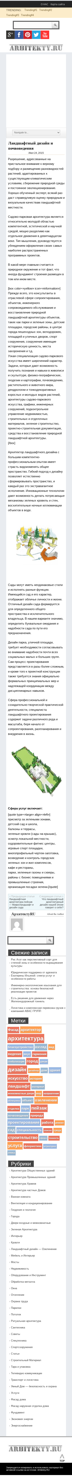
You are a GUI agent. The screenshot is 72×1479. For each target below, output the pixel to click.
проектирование (24, 1122)
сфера (43, 1138)
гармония (40, 1054)
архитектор (31, 1030)
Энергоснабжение (21, 1425)
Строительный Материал (26, 1360)
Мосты (15, 1262)
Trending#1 (30, 10)
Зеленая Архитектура (24, 1229)
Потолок (16, 1314)
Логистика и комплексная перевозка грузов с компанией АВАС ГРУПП (38, 1009)
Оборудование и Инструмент (28, 1275)
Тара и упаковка (20, 1366)
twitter (36, 35)
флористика (33, 1146)
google (10, 35)
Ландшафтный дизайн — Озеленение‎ (34, 1249)
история (36, 1078)
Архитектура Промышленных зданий (33, 1177)
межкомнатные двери (21, 1093)
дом (44, 1070)
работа (47, 1123)
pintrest (27, 35)
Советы (15, 1334)
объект (27, 1100)
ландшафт (19, 1086)
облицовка (14, 1101)
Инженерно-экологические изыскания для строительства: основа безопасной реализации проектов (36, 988)
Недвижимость (20, 1268)
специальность (29, 1130)
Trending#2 (45, 10)
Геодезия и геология (23, 1209)
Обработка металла (23, 1281)
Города (15, 1216)
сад (11, 1130)
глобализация (16, 1061)
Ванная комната (20, 1196)
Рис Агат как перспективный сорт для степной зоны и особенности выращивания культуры (37, 962)
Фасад (13, 1030)
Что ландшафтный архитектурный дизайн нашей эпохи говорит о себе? (51, 903)
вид (51, 1047)
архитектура (26, 1038)
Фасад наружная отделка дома (30, 1405)
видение (15, 1054)
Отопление (17, 1294)
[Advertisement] (36, 90)
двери (43, 1061)
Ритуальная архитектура (26, 1320)
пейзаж (39, 1108)
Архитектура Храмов (23, 1183)
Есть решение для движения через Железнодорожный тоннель (32, 1000)
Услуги (15, 1392)
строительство (23, 1137)
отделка (13, 1108)
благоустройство (20, 1047)
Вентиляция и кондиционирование (31, 1203)
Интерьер (16, 1235)
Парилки (16, 1307)
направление (51, 1093)
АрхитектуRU (23, 913)
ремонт (59, 1123)
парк (25, 1108)
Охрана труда (19, 1301)
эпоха (11, 1152)
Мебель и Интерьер (23, 1255)
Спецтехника (18, 1340)
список (48, 1130)
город (32, 1061)
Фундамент (18, 1412)
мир (38, 1093)
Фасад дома (18, 1399)
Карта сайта (58, 4)
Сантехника (18, 1327)
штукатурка (50, 1146)
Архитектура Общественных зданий (33, 1170)
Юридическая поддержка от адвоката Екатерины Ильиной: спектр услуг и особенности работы (34, 975)
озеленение (46, 1100)
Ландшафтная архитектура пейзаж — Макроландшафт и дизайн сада (21, 903)
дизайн (17, 1070)
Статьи (15, 1353)
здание (55, 1070)
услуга (15, 1145)
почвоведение (18, 1115)
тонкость (54, 1138)
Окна (14, 1288)
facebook (19, 35)
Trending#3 (12, 15)
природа (37, 1115)
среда (57, 1130)
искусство (18, 1078)
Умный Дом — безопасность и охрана (34, 1386)
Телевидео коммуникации (26, 1373)
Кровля (15, 1242)
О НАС (44, 4)
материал (38, 1086)
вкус (27, 1054)
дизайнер (34, 1070)
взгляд (41, 1047)
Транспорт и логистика (24, 1379)
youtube (45, 35)
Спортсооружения (22, 1347)
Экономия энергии (22, 1419)
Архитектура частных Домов (28, 1190)
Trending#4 (27, 15)
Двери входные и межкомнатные (31, 1222)
